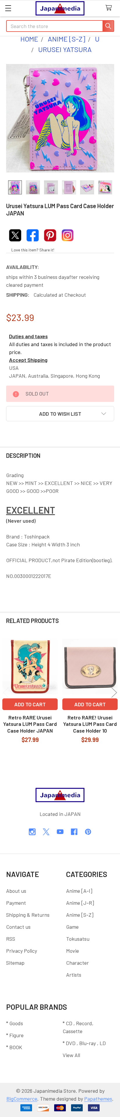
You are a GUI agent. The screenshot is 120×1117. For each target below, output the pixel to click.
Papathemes (98, 1098)
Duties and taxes (28, 336)
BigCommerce (21, 1098)
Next (114, 692)
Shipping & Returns (28, 914)
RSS (10, 938)
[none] (60, 118)
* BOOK (14, 1047)
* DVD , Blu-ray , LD (84, 1043)
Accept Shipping (28, 360)
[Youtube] (60, 832)
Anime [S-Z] (79, 914)
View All (71, 1055)
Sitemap (15, 962)
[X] (46, 832)
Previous (6, 692)
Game (72, 926)
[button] (60, 413)
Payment (16, 903)
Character (77, 962)
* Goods (14, 1023)
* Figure (15, 1035)
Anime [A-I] (79, 891)
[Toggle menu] (8, 8)
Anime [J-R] (80, 903)
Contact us (18, 926)
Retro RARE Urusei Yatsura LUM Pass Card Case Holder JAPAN (30, 724)
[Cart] (110, 8)
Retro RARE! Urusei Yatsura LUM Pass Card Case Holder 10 (90, 724)
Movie (72, 950)
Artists (73, 974)
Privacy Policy (21, 950)
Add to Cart (30, 704)
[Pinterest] (88, 832)
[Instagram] (32, 832)
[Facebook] (74, 832)
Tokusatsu (77, 938)
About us (16, 891)
